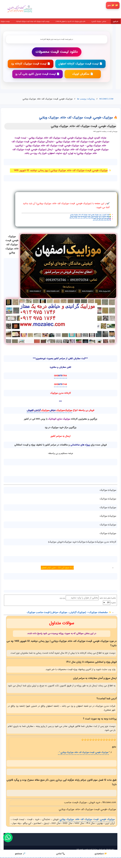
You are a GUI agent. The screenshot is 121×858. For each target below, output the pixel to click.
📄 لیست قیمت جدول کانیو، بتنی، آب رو (37, 74)
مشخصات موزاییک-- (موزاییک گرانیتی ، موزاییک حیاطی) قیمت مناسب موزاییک (67, 612)
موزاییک (68, 410)
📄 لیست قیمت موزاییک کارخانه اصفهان (80, 64)
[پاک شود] (61, 598)
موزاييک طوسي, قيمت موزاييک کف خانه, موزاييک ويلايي (86, 819)
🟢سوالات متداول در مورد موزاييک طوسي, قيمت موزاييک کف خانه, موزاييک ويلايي (90, 217)
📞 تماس (60, 854)
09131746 (60, 384)
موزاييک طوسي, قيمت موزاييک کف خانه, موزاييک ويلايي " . (83, 752)
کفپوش (30, 410)
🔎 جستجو (20, 854)
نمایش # (113, 603)
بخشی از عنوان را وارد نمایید (107, 598)
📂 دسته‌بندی (101, 854)
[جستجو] (64, 598)
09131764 (60, 376)
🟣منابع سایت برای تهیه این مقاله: (102, 219)
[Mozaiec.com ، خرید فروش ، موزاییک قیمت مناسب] (68, 266)
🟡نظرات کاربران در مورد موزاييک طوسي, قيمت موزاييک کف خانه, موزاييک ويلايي (90, 215)
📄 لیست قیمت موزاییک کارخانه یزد (30, 64)
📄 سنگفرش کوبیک (82, 74)
